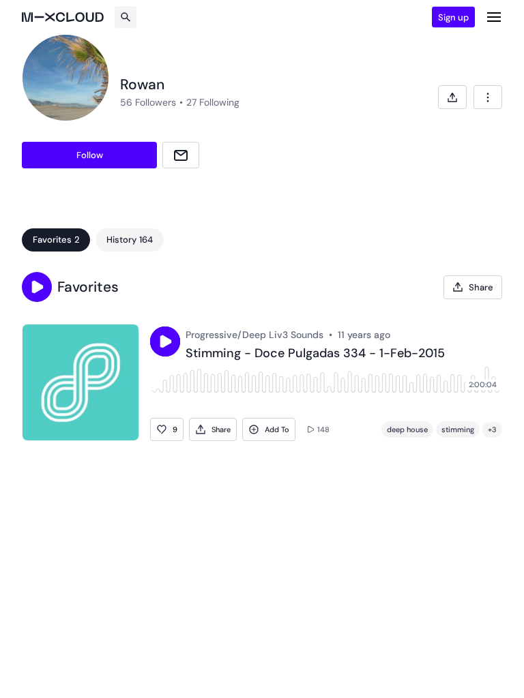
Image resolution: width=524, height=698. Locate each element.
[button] (37, 287)
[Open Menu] (494, 17)
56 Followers (148, 102)
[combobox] (488, 97)
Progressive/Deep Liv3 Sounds (254, 335)
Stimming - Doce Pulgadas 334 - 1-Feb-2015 (315, 354)
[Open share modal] (452, 97)
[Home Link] (63, 17)
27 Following (212, 102)
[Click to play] (165, 341)
